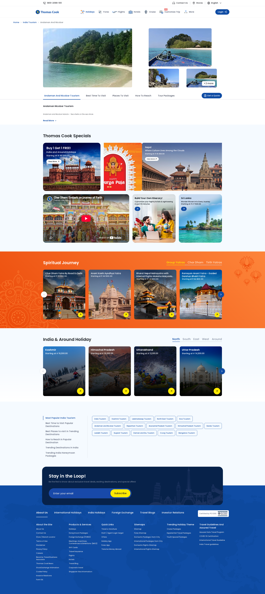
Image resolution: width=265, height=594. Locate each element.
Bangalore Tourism (187, 433)
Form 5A (39, 579)
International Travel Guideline (212, 540)
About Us (40, 529)
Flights (121, 11)
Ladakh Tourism (101, 433)
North (176, 339)
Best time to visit (96, 95)
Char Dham (195, 262)
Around (217, 339)
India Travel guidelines (209, 544)
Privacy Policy (41, 549)
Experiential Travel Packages (179, 533)
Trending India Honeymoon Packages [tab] (60, 454)
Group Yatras (175, 262)
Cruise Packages (174, 529)
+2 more (208, 83)
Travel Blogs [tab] (147, 512)
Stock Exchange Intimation (47, 567)
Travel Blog (73, 563)
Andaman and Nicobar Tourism (107, 426)
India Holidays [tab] (96, 512)
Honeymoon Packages (78, 533)
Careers (39, 553)
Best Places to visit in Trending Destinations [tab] (62, 433)
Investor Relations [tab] (173, 512)
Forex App (105, 545)
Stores (199, 3)
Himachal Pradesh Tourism (189, 426)
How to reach (143, 95)
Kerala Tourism (213, 426)
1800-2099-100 (54, 3)
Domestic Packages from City (147, 537)
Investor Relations (44, 575)
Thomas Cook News (44, 563)
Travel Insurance (76, 551)
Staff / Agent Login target (112, 533)
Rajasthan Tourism (135, 426)
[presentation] (44, 294)
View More (52, 161)
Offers (104, 537)
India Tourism (100, 419)
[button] (108, 186)
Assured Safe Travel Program (211, 532)
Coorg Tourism (166, 433)
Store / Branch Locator (45, 537)
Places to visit (120, 95)
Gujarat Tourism (121, 433)
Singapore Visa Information (80, 571)
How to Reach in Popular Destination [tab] (58, 441)
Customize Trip (172, 11)
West (205, 339)
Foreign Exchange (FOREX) (80, 537)
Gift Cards (73, 547)
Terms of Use (41, 541)
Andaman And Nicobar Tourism (61, 95)
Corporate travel (76, 567)
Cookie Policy (41, 571)
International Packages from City (148, 541)
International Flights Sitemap (146, 549)
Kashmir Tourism (119, 419)
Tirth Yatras (214, 262)
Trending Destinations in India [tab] (62, 447)
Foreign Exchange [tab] (122, 512)
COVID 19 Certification (208, 536)
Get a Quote (213, 95)
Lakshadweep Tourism (141, 419)
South (187, 339)
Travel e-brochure (109, 529)
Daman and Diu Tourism (143, 433)
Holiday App (106, 541)
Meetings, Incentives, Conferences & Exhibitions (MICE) (83, 542)
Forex (106, 11)
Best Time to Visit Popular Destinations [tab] (59, 425)
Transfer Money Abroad (111, 549)
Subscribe (120, 493)
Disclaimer (40, 545)
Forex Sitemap (140, 533)
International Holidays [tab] (67, 512)
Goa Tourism (184, 419)
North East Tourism (165, 419)
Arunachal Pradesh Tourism (160, 426)
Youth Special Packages (177, 537)
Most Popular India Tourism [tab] (60, 417)
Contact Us (182, 3)
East (196, 339)
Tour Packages (166, 95)
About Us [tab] (42, 512)
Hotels (137, 11)
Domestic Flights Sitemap (145, 545)
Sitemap (137, 529)
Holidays (72, 529)
